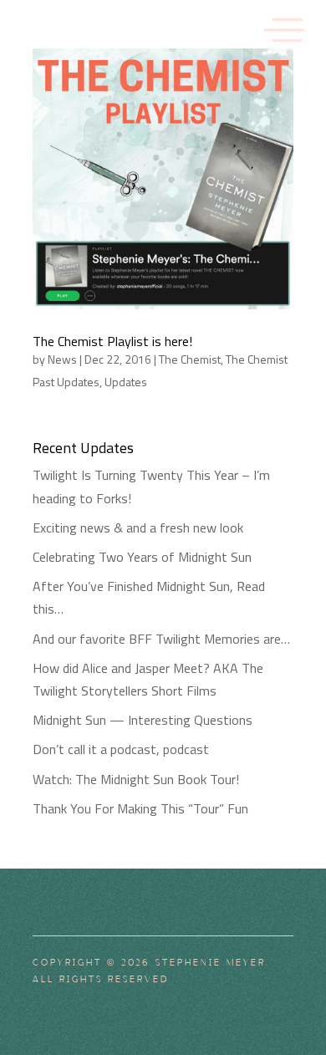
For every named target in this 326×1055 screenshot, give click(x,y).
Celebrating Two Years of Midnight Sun (142, 557)
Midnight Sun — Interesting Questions (142, 720)
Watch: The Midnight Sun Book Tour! (136, 779)
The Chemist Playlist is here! (112, 341)
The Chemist (190, 359)
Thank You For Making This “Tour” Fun (140, 808)
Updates (125, 381)
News (62, 359)
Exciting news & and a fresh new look (138, 527)
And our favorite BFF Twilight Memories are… (161, 639)
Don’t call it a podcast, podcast (121, 749)
